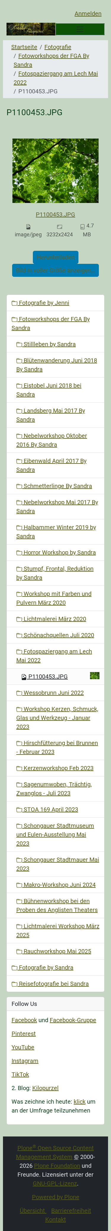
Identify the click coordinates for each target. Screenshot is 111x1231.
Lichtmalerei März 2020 (54, 618)
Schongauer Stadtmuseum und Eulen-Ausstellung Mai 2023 (55, 834)
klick (80, 1101)
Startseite (24, 47)
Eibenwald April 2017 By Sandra (51, 465)
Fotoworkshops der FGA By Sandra (51, 323)
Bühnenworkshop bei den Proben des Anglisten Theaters (57, 905)
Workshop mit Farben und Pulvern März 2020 (53, 598)
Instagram (25, 1060)
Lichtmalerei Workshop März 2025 (57, 931)
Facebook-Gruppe (73, 1020)
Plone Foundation (57, 1165)
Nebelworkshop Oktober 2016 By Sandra (51, 440)
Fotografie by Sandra (45, 967)
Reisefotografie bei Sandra (53, 983)
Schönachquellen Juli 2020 (58, 635)
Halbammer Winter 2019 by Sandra (56, 532)
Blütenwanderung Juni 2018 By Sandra (56, 365)
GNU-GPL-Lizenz (55, 1183)
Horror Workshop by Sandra (59, 552)
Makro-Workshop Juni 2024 (59, 884)
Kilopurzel (45, 1088)
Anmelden (88, 13)
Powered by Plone (55, 1197)
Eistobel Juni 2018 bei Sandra (48, 390)
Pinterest (24, 1033)
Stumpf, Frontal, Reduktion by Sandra (55, 573)
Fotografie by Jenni (43, 302)
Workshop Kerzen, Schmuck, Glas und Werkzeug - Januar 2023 (57, 717)
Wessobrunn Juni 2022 (53, 692)
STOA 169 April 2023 (50, 809)
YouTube (23, 1047)
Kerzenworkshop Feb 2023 (58, 768)
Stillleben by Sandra (49, 344)
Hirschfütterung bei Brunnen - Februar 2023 (57, 747)
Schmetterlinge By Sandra (57, 486)
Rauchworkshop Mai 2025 (56, 951)
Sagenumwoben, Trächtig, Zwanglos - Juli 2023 (54, 789)
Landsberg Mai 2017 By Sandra (50, 415)
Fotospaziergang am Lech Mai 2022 (54, 656)
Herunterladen (56, 257)
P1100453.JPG (55, 214)
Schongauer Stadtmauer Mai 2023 (57, 864)
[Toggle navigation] (80, 29)
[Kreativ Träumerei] (31, 29)
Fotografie (57, 47)
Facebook (24, 1020)
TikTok (20, 1074)
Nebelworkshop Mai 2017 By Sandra (57, 507)
